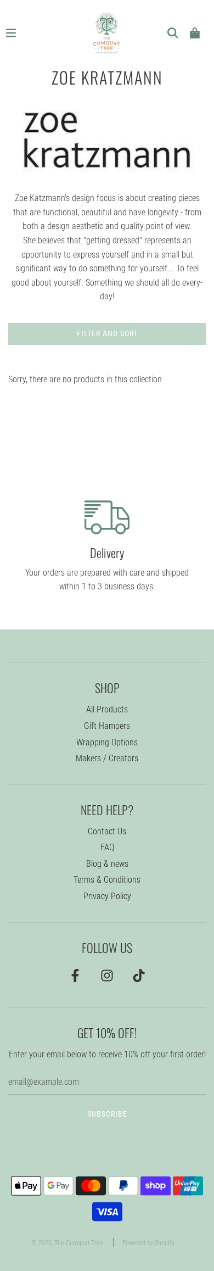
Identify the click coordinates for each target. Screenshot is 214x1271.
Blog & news (107, 864)
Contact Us (107, 831)
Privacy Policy (107, 896)
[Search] (173, 33)
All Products (107, 709)
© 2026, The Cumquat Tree (67, 1243)
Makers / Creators (107, 758)
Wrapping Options (107, 742)
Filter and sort (107, 333)
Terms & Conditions (107, 879)
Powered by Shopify (148, 1243)
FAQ (107, 847)
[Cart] (195, 33)
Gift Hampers (107, 726)
